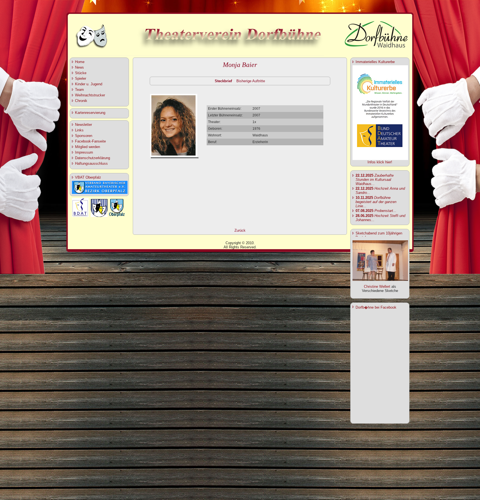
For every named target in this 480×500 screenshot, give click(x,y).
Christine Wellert (377, 286)
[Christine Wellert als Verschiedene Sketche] (380, 280)
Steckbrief (223, 81)
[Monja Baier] (173, 156)
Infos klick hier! (380, 162)
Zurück (240, 230)
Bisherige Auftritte (250, 81)
